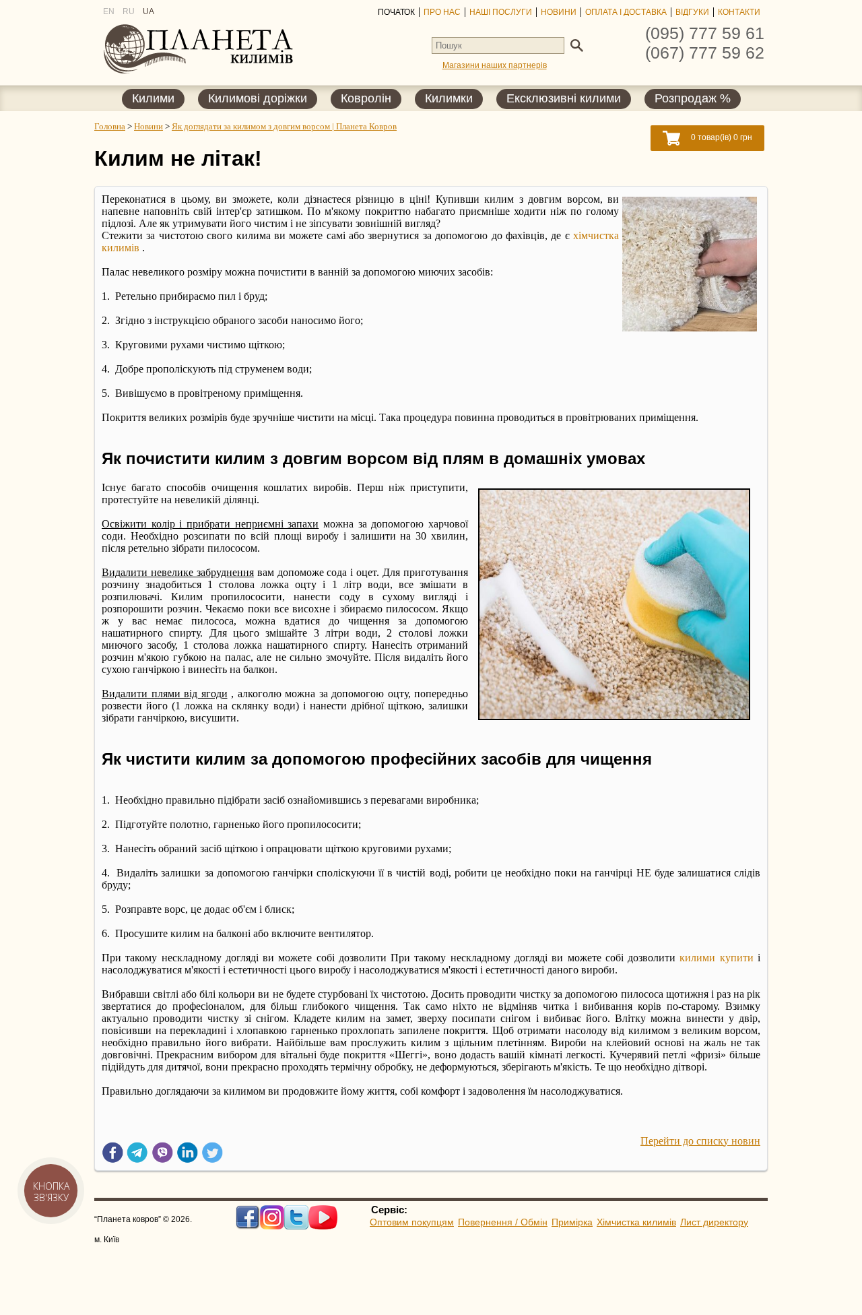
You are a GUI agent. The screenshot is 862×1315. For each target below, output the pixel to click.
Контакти (739, 12)
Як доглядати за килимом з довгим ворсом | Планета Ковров (284, 126)
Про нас (442, 12)
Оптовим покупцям (412, 1222)
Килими (153, 98)
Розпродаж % (693, 98)
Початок (396, 12)
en (108, 11)
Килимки (449, 98)
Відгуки (692, 12)
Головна (109, 126)
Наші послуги (500, 12)
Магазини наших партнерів (494, 65)
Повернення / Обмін (503, 1222)
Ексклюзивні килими (563, 98)
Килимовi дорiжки (257, 98)
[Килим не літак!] (689, 327)
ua (148, 11)
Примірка (572, 1222)
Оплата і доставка (626, 12)
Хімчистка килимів (636, 1222)
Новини (558, 12)
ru (129, 11)
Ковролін (366, 98)
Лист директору (714, 1222)
